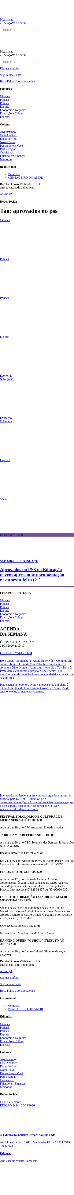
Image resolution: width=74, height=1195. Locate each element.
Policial (4, 99)
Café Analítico (8, 135)
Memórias (6, 159)
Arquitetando (8, 131)
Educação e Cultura (12, 113)
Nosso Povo (7, 142)
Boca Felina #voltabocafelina (17, 81)
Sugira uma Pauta (10, 75)
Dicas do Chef (8, 138)
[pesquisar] (37, 30)
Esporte (4, 106)
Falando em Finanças (12, 155)
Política (4, 103)
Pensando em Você (11, 145)
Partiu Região (8, 149)
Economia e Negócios (13, 110)
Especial (5, 116)
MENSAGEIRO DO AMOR (25, 177)
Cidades (5, 96)
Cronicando (7, 152)
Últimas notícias (9, 68)
